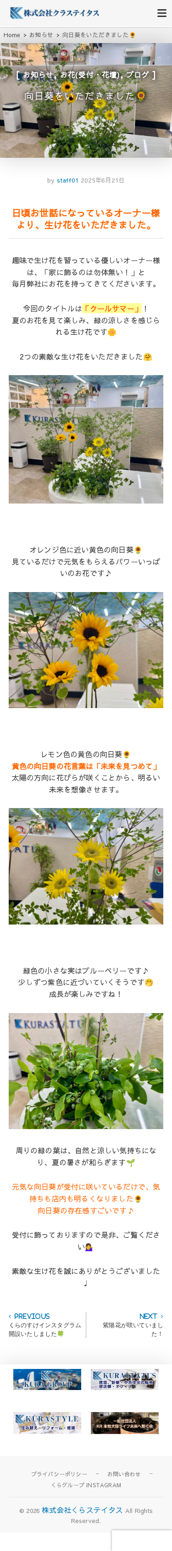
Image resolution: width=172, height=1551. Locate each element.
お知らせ (38, 74)
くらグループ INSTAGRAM (86, 1485)
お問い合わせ (124, 1474)
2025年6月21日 (103, 180)
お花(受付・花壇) (90, 74)
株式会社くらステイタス (82, 1510)
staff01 (66, 180)
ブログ (138, 74)
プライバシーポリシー (59, 1474)
